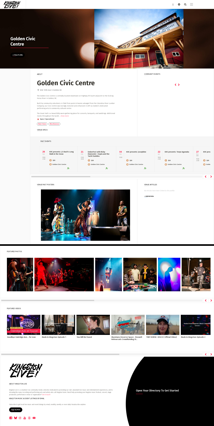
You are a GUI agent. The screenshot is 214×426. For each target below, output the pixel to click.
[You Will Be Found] (93, 325)
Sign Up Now (15, 410)
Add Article (149, 196)
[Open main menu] (190, 4)
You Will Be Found (84, 337)
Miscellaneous (54, 124)
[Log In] (171, 4)
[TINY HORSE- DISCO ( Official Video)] (162, 325)
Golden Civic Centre (59, 164)
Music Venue (42, 124)
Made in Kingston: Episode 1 (54, 337)
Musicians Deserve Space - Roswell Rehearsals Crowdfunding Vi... (126, 338)
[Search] (184, 4)
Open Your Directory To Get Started (157, 390)
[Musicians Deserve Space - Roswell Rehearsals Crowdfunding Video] (128, 325)
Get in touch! (46, 395)
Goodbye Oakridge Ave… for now (21, 337)
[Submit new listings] (178, 4)
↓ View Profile (17, 55)
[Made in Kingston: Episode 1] (58, 325)
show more (65, 116)
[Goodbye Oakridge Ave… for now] (23, 325)
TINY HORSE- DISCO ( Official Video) (161, 337)
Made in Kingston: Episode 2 (193, 337)
